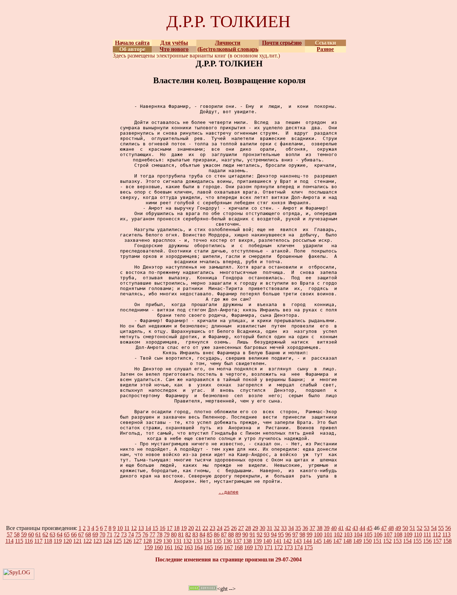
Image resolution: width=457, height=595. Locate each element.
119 (58, 541)
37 (312, 528)
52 (419, 528)
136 (227, 541)
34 (291, 528)
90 (245, 534)
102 (338, 534)
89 (238, 534)
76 (145, 534)
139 (257, 541)
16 (162, 528)
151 (377, 541)
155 (417, 541)
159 (148, 547)
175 (308, 547)
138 (247, 541)
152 (387, 541)
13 (141, 528)
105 (368, 534)
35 (298, 528)
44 (362, 528)
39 (327, 528)
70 (102, 534)
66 (74, 534)
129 (157, 541)
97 (295, 534)
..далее (228, 492)
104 (358, 534)
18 (177, 528)
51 (412, 528)
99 (309, 534)
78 (159, 534)
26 (234, 528)
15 (155, 528)
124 (107, 541)
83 (195, 534)
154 (407, 541)
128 (147, 541)
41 (341, 528)
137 (237, 541)
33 (284, 528)
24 (219, 528)
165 (208, 547)
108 (398, 534)
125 (117, 541)
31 (269, 528)
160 (158, 547)
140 (267, 541)
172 (278, 547)
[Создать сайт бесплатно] (203, 589)
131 (177, 541)
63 (52, 534)
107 (388, 534)
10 (120, 528)
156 (427, 541)
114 (9, 541)
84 (202, 534)
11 (127, 528)
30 (262, 528)
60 (31, 534)
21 (198, 528)
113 (446, 534)
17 (169, 528)
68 (88, 534)
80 (174, 534)
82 (188, 534)
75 (138, 534)
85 (209, 534)
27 (241, 528)
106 (378, 534)
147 (337, 541)
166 (218, 547)
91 (252, 534)
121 (77, 541)
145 (317, 541)
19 (184, 528)
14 (148, 528)
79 (167, 534)
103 (348, 534)
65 (67, 534)
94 (274, 534)
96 (288, 534)
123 (97, 541)
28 (248, 528)
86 (217, 534)
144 (307, 541)
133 (197, 541)
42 (348, 528)
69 (95, 534)
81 (181, 534)
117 (38, 541)
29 (255, 528)
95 (281, 534)
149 (357, 541)
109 (408, 534)
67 (81, 534)
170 (258, 547)
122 (87, 541)
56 (448, 528)
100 (318, 534)
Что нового (174, 49)
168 (238, 547)
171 (268, 547)
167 (228, 547)
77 (152, 534)
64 (59, 534)
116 (29, 541)
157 (437, 541)
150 (367, 541)
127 (137, 541)
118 (48, 541)
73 (124, 534)
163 (188, 547)
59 (24, 534)
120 (67, 541)
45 (369, 528)
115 (19, 541)
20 (191, 528)
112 (437, 534)
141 (277, 541)
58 (17, 534)
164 (198, 547)
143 (297, 541)
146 (327, 541)
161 (168, 547)
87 (224, 534)
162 (178, 547)
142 (287, 541)
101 (328, 534)
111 (427, 534)
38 (319, 528)
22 (205, 528)
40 (334, 528)
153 (397, 541)
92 (259, 534)
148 (347, 541)
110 (418, 534)
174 (298, 547)
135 (217, 541)
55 (441, 528)
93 (267, 534)
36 (305, 528)
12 (134, 528)
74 (131, 534)
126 (127, 541)
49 (398, 528)
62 (45, 534)
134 (207, 541)
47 (384, 528)
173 (288, 547)
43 (355, 528)
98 (302, 534)
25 (227, 528)
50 (405, 528)
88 (231, 534)
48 (391, 528)
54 (434, 528)
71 (109, 534)
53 (427, 528)
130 (167, 541)
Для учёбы (174, 43)
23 (212, 528)
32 (277, 528)
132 (187, 541)
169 (248, 547)
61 (38, 534)
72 (117, 534)
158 (447, 541)
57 (9, 534)
